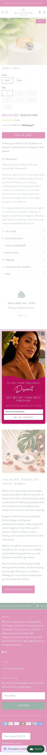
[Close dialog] (42, 333)
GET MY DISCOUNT (23, 417)
